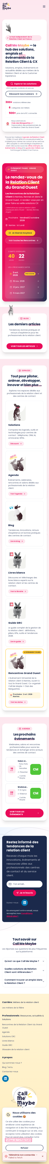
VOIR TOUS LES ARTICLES (23, 346)
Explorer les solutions (25, 83)
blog (20, 148)
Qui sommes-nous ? (12, 1063)
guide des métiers (33, 148)
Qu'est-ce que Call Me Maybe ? (21, 961)
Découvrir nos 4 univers (21, 94)
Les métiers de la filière (13, 1007)
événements (10, 148)
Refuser (24, 1148)
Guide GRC (7, 1045)
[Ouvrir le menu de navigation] (44, 6)
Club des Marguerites (20, 123)
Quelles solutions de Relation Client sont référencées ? (20, 970)
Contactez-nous (10, 1071)
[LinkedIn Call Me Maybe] (24, 902)
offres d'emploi (34, 146)
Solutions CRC (8, 1036)
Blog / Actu (7, 1067)
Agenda (6, 1032)
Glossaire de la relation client (16, 1049)
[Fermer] (42, 1156)
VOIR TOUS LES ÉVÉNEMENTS (17, 813)
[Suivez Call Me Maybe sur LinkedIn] (5, 1078)
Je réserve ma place (22, 233)
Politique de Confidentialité (18, 1140)
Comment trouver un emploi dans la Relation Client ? (23, 981)
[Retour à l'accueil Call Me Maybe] (6, 6)
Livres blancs (8, 1040)
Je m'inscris (26, 892)
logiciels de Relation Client (33, 137)
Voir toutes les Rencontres (22, 240)
